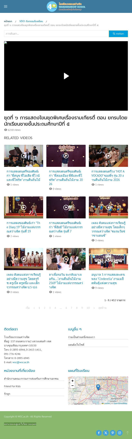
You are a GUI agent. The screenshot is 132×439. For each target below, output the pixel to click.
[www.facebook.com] (99, 433)
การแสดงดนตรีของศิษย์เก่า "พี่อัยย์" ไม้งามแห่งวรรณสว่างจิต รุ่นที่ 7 (66, 227)
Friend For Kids (12, 386)
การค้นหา (119, 33)
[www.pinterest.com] (113, 433)
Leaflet (107, 403)
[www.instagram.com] (120, 433)
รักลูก (7, 393)
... (61, 307)
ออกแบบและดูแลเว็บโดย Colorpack (20, 424)
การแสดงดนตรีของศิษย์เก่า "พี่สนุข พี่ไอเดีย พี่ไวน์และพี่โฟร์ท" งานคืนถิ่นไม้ (23, 175)
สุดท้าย (102, 307)
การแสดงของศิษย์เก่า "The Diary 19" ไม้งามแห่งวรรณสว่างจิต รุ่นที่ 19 (23, 227)
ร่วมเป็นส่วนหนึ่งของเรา (81, 337)
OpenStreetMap (120, 403)
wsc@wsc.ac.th (21, 362)
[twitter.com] (106, 433)
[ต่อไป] (94, 307)
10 (88, 307)
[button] (5, 6)
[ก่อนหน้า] (34, 307)
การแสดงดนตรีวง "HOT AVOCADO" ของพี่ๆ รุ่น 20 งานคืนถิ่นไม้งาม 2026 (107, 175)
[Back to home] (66, 6)
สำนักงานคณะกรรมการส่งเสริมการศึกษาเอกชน (31, 378)
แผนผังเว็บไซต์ (76, 344)
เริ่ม (28, 307)
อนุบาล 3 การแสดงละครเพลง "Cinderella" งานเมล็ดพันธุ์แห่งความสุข (108, 279)
